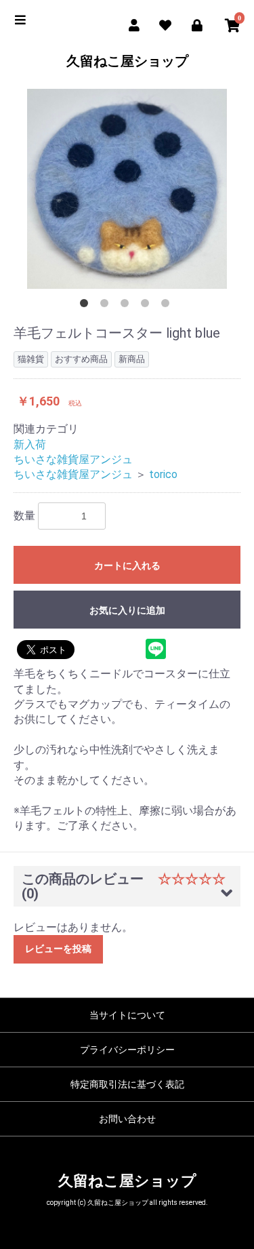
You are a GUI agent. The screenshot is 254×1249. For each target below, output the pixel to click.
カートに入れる (127, 565)
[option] (127, 189)
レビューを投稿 (58, 948)
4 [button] (147, 306)
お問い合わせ (127, 1118)
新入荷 (30, 444)
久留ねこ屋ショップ (127, 61)
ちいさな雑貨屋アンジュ (73, 459)
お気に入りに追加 (127, 610)
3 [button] (127, 306)
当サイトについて (127, 1015)
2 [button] (107, 306)
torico (163, 474)
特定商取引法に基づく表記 (127, 1084)
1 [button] (86, 306)
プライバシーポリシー (127, 1049)
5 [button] (168, 306)
